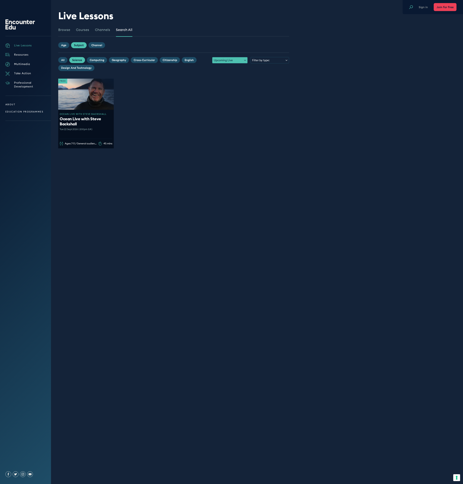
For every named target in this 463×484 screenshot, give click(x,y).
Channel (96, 45)
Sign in (423, 7)
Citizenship (170, 60)
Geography (119, 60)
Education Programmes (24, 111)
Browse (64, 30)
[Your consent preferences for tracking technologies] (456, 477)
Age (63, 45)
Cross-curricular (144, 60)
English (189, 60)
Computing (97, 60)
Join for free (445, 7)
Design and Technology (76, 68)
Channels (102, 30)
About (10, 104)
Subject (79, 45)
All (63, 60)
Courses (82, 30)
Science (77, 60)
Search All (124, 30)
